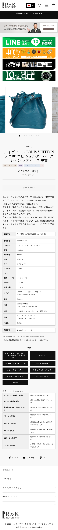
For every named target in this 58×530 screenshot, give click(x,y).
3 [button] (24, 136)
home (28, 146)
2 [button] (22, 136)
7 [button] (34, 136)
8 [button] (36, 136)
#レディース (42, 376)
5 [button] (29, 136)
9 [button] (39, 136)
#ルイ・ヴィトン (15, 376)
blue (15, 383)
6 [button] (32, 136)
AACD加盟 (7, 479)
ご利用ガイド (8, 470)
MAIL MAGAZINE (10, 497)
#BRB (42, 355)
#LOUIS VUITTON (16, 363)
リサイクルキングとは (12, 488)
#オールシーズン (15, 370)
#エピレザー (42, 363)
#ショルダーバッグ (42, 370)
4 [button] (27, 136)
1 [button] (19, 136)
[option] (29, 13)
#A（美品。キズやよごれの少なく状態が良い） (15, 355)
